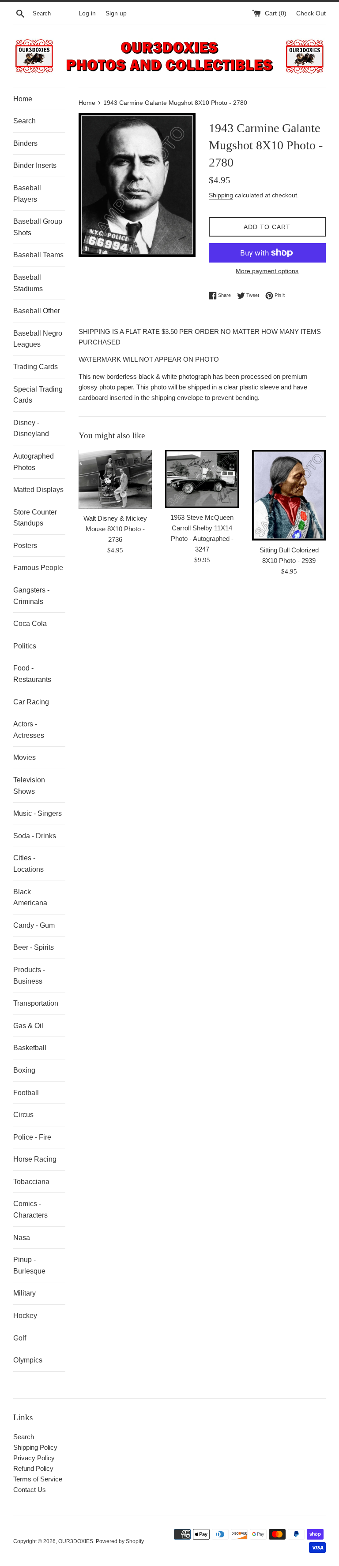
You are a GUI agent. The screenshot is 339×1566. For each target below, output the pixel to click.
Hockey (25, 1315)
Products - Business (29, 975)
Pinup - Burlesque (29, 1265)
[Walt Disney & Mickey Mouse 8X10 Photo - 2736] (115, 479)
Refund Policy (33, 1468)
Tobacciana (31, 1181)
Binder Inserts (34, 165)
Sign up (116, 13)
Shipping (221, 195)
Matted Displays (38, 489)
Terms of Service (37, 1479)
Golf (19, 1338)
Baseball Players (27, 193)
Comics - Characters (30, 1209)
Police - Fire (32, 1137)
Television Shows (29, 785)
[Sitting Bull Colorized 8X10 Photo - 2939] (289, 495)
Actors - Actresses (28, 729)
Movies (24, 757)
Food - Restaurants (32, 673)
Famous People (38, 567)
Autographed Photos (33, 461)
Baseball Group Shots (37, 227)
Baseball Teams (38, 255)
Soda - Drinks (34, 836)
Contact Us (29, 1489)
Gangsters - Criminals (31, 595)
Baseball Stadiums (28, 283)
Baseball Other (36, 311)
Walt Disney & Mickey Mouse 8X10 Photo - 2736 (115, 529)
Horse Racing (34, 1159)
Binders (25, 143)
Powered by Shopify (120, 1541)
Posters (25, 545)
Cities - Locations (28, 863)
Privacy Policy (34, 1458)
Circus (23, 1114)
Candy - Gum (34, 925)
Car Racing (31, 702)
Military (24, 1293)
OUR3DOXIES (75, 1541)
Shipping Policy (35, 1447)
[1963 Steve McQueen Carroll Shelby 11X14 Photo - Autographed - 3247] (202, 479)
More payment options (267, 270)
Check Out (311, 13)
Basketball (29, 1047)
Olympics (27, 1360)
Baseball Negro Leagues (37, 338)
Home (22, 99)
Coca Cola (30, 623)
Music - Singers (37, 813)
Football (26, 1092)
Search (24, 121)
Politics (24, 646)
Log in (87, 13)
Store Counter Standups (35, 517)
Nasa (21, 1237)
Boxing (24, 1070)
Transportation (35, 1003)
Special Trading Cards (38, 394)
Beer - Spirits (33, 947)
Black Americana (30, 897)
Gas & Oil (28, 1025)
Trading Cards (35, 366)
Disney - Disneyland (31, 428)
